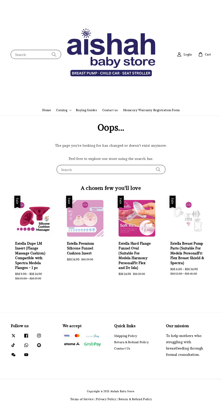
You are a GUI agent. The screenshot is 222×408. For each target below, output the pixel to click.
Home (46, 110)
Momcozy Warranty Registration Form (151, 110)
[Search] (54, 54)
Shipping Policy (125, 336)
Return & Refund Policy (131, 342)
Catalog (61, 110)
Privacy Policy (106, 399)
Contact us (110, 110)
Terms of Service (82, 399)
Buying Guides (86, 110)
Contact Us (122, 348)
